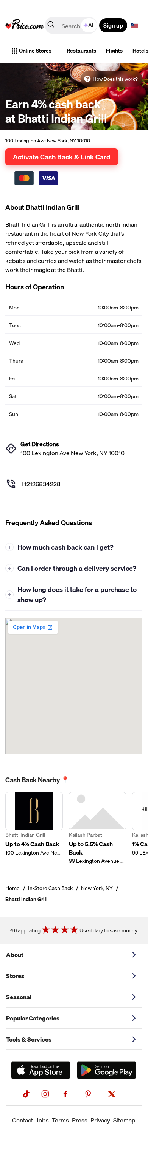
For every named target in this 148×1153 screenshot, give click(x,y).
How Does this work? (115, 79)
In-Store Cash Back (50, 888)
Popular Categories (32, 1018)
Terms (60, 1120)
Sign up (113, 25)
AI (90, 25)
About (14, 955)
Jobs (42, 1120)
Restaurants (81, 50)
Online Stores (35, 50)
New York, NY (97, 888)
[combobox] (71, 25)
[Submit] (50, 26)
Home (12, 888)
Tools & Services (28, 1039)
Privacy (100, 1120)
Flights (114, 50)
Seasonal (18, 997)
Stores (15, 976)
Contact (22, 1120)
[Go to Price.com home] (24, 25)
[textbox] (134, 25)
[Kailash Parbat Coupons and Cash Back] (97, 828)
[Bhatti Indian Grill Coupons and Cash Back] (34, 828)
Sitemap (124, 1120)
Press (79, 1120)
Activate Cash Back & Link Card (62, 156)
